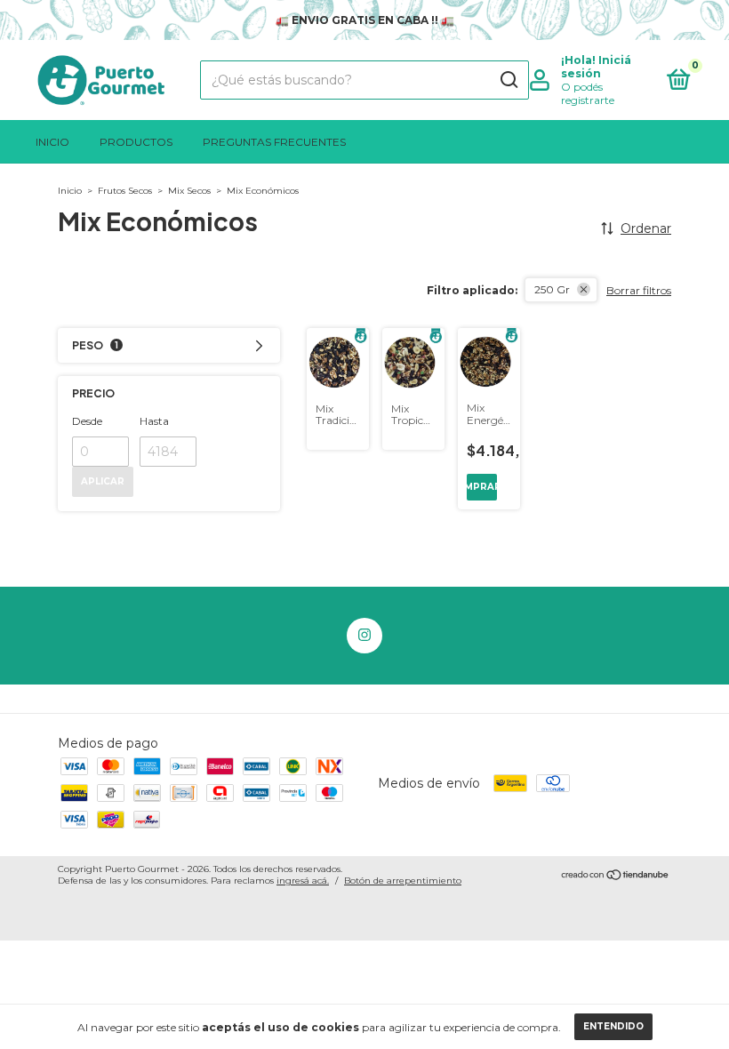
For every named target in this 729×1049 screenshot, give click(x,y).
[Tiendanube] (615, 877)
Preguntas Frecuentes (274, 141)
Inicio (52, 141)
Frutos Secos (125, 190)
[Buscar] (508, 80)
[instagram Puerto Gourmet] (364, 635)
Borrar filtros (638, 290)
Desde (87, 421)
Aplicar (102, 481)
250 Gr (552, 289)
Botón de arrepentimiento (402, 880)
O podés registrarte (587, 93)
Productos (136, 141)
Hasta (154, 421)
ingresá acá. (302, 880)
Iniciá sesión (596, 66)
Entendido (613, 1026)
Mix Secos (189, 190)
